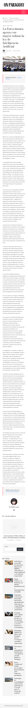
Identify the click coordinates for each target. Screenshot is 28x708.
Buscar (6, 546)
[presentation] (4, 530)
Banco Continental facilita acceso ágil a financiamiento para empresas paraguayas (19, 669)
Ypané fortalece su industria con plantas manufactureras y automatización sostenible (19, 585)
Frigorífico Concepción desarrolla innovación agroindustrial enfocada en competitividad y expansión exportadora (19, 602)
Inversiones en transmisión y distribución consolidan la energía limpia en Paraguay (18, 653)
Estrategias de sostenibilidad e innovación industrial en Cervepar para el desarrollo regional (18, 686)
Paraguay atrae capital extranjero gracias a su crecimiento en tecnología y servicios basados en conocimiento (18, 620)
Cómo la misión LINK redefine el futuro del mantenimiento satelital (14, 537)
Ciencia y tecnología (7, 25)
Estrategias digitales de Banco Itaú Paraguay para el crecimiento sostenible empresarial (18, 637)
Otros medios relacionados (12, 491)
